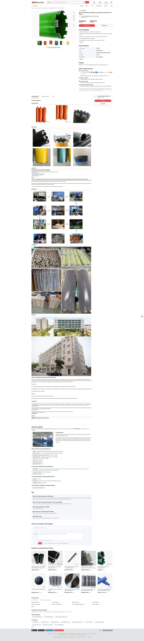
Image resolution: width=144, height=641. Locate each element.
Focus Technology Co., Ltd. (64, 637)
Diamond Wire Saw (79, 468)
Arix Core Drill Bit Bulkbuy (59, 624)
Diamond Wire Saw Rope (36, 604)
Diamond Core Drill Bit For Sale (77, 622)
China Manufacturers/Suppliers (63, 633)
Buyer (87, 5)
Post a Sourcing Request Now (63, 543)
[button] (83, 2)
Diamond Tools (44, 8)
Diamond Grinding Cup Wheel (57, 604)
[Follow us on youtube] (108, 630)
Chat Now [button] (105, 25)
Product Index (91, 633)
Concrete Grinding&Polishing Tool (78, 604)
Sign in (111, 2)
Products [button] (49, 2)
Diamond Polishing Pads (46, 470)
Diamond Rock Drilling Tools (37, 616)
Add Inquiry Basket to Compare (54, 47)
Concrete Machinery (95, 604)
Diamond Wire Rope (54, 470)
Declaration (84, 637)
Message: (36, 533)
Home (33, 8)
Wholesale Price (78, 633)
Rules (112, 5)
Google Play (41, 630)
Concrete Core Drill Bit (89, 622)
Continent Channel (85, 633)
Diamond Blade (57, 468)
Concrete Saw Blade (55, 602)
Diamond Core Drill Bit (64, 468)
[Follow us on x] (105, 630)
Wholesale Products (72, 633)
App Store (34, 630)
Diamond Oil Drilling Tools (48, 616)
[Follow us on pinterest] (110, 630)
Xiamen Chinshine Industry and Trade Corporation (90, 16)
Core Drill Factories (35, 622)
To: (37, 530)
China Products (54, 633)
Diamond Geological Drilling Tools (61, 616)
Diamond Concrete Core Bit (47, 624)
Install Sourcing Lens (59, 630)
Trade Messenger (49, 630)
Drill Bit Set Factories (44, 622)
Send (40, 543)
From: (37, 527)
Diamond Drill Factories (55, 622)
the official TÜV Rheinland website (64, 428)
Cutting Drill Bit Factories (65, 622)
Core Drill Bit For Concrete (99, 622)
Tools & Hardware (38, 8)
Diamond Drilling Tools (52, 8)
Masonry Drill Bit (60, 8)
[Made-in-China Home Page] (38, 2)
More (32, 626)
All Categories (35, 5)
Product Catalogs (47, 600)
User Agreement (78, 637)
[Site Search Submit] (87, 2)
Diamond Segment (42, 468)
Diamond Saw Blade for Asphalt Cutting (38, 589)
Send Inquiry (86, 25)
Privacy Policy (89, 637)
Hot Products (49, 633)
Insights (95, 633)
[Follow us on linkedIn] (111, 630)
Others (33, 606)
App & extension (99, 5)
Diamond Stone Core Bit (36, 624)
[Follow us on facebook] (103, 630)
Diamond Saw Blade (50, 468)
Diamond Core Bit (72, 468)
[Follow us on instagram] (107, 630)
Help (92, 5)
